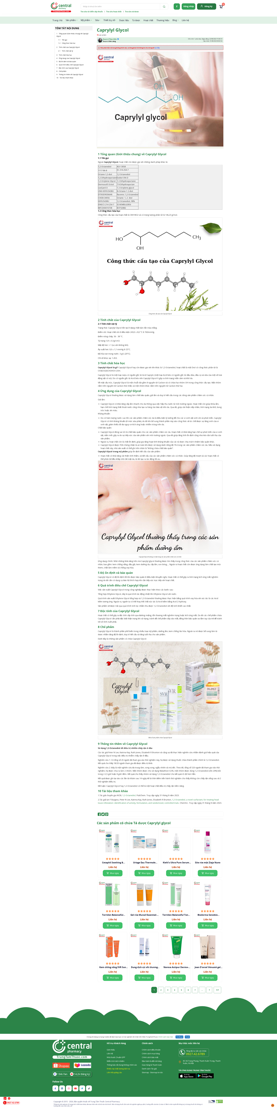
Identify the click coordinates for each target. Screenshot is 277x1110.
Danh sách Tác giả (149, 1068)
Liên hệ (185, 20)
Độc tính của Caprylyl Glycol (69, 68)
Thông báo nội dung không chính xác (122, 1065)
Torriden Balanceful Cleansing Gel (112, 915)
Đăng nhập (189, 6)
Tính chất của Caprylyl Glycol (69, 47)
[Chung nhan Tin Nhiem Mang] (211, 1101)
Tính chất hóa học (65, 55)
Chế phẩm (62, 71)
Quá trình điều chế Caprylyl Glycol (71, 65)
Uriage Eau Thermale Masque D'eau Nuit (144, 862)
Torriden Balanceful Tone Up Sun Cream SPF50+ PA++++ (175, 915)
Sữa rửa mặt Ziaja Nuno (207, 862)
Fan (62, 1074)
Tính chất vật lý (67, 51)
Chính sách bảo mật (165, 1037)
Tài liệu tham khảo (67, 78)
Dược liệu (124, 20)
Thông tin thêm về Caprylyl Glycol (71, 74)
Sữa (97, 20)
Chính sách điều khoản (151, 1049)
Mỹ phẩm (85, 20)
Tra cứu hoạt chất (114, 11)
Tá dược (136, 20)
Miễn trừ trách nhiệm (115, 1061)
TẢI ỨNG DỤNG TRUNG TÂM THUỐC (195, 1070)
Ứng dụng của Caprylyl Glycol (69, 58)
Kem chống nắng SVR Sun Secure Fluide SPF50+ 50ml (113, 967)
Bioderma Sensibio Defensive (208, 915)
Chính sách (147, 1043)
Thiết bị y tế (109, 20)
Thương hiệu (162, 20)
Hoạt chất (148, 20)
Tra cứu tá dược (132, 11)
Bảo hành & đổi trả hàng (152, 1061)
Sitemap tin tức (156, 1072)
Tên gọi (64, 40)
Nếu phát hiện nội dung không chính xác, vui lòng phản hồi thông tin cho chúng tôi (130, 48)
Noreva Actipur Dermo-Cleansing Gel (175, 967)
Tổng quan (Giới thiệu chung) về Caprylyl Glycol (72, 35)
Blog (174, 20)
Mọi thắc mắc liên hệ (189, 1043)
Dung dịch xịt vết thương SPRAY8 (144, 967)
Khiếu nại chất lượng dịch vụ (118, 1068)
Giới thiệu (111, 1049)
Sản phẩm (71, 20)
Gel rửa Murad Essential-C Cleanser (144, 915)
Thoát (187, 1037)
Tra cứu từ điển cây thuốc (92, 11)
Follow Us (57, 1081)
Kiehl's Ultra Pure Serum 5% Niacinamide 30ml (176, 862)
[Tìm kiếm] (163, 6)
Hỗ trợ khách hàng (116, 1043)
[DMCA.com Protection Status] (219, 1101)
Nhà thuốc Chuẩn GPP (116, 1057)
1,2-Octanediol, (129, 795)
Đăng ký (208, 6)
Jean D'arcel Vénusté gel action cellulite (208, 967)
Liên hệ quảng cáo (114, 1072)
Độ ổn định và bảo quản (67, 61)
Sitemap (145, 1072)
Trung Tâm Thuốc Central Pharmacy (105, 1101)
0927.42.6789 (195, 1053)
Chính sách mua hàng (151, 1053)
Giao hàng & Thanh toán (152, 1065)
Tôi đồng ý (179, 1037)
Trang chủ (57, 20)
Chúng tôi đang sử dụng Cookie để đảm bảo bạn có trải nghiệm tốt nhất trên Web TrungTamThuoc (130, 1037)
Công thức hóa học (68, 43)
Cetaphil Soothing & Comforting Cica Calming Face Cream (112, 862)
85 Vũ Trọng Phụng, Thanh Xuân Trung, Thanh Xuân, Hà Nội (202, 1062)
